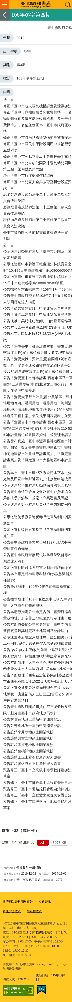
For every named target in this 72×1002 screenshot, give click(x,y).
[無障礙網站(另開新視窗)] (18, 990)
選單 (4, 4)
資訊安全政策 (12, 911)
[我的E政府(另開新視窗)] (41, 989)
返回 (5, 15)
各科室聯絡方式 (41, 932)
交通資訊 (45, 901)
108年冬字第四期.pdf (19, 842)
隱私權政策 (34, 911)
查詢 (67, 4)
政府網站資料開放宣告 (18, 901)
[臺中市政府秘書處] (36, 4)
